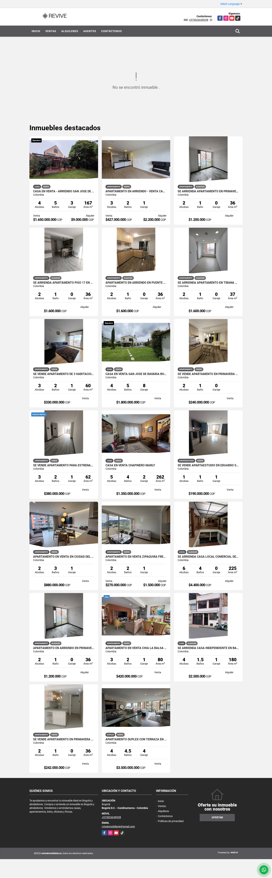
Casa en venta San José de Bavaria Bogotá (136, 374)
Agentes (89, 31)
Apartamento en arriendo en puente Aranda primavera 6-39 (136, 282)
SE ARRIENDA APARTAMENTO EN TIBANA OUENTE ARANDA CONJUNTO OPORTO (208, 282)
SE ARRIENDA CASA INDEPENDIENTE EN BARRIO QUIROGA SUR (208, 648)
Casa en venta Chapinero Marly (130, 465)
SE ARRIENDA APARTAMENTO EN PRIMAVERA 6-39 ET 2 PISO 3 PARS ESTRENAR (208, 191)
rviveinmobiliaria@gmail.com (118, 826)
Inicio (36, 31)
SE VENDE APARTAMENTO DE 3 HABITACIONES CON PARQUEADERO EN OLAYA (63, 374)
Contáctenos (111, 31)
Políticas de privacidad (171, 821)
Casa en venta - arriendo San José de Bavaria (63, 191)
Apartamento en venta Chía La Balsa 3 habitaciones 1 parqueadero (136, 648)
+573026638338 (198, 19)
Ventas (50, 31)
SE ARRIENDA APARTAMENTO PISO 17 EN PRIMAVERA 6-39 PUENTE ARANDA (63, 282)
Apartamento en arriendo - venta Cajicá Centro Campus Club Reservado (136, 191)
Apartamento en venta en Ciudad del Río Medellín (63, 556)
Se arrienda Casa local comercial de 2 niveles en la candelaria (208, 556)
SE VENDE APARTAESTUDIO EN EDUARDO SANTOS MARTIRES (208, 465)
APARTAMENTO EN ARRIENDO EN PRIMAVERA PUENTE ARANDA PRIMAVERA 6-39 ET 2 (63, 648)
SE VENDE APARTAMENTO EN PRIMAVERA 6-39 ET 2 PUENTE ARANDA (208, 374)
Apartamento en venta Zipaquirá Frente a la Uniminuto (136, 556)
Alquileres (69, 31)
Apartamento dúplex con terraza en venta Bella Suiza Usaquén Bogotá (136, 739)
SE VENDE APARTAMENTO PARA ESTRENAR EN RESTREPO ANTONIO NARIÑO (63, 465)
